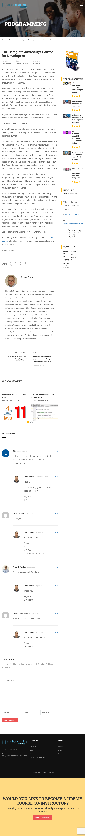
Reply (56, 451)
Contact (66, 260)
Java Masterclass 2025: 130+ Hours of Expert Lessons (77, 87)
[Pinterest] (25, 264)
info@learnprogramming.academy (14, 756)
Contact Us (61, 754)
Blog (65, 256)
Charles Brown (27, 277)
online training (18, 514)
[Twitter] (20, 264)
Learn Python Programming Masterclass (77, 103)
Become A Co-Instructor (37, 758)
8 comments (37, 63)
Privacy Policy (68, 190)
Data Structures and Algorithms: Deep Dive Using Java (77, 173)
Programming (6, 63)
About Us (33, 746)
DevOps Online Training (21, 613)
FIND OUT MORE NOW (42, 817)
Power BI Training (19, 567)
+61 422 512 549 (72, 215)
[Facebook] (10, 264)
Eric (14, 451)
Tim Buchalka (29, 477)
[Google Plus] (15, 264)
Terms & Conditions (70, 193)
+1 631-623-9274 (11, 750)
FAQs (72, 254)
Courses (74, 251)
